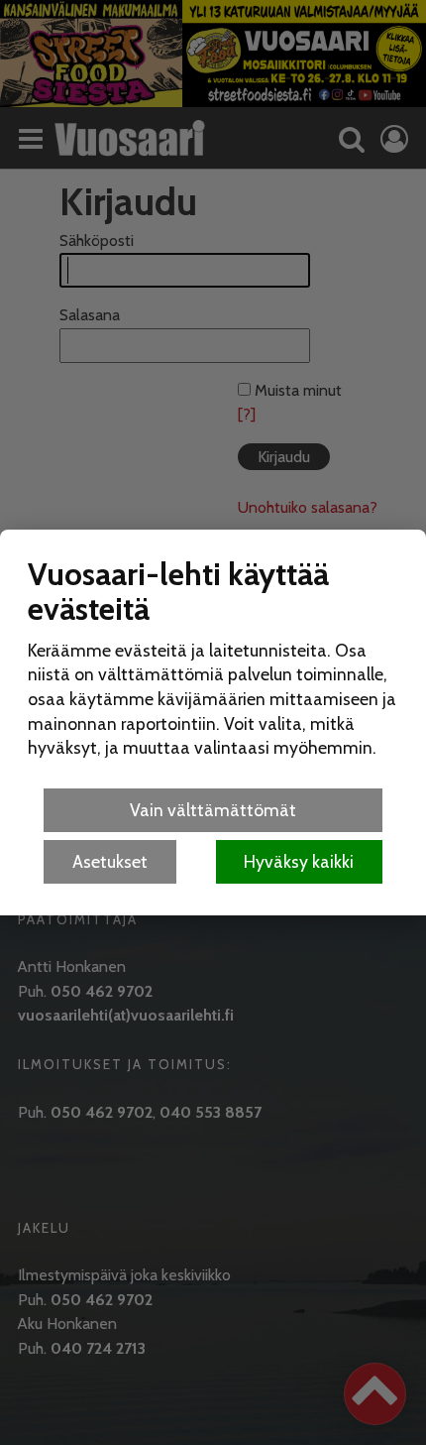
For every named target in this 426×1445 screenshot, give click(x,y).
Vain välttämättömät (213, 809)
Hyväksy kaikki (299, 861)
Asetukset (110, 861)
